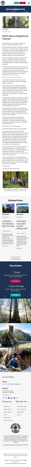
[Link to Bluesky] (14, 398)
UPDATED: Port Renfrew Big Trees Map (8, 224)
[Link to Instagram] (6, 398)
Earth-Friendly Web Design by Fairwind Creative (15, 463)
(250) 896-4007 (6, 384)
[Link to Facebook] (3, 398)
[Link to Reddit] (17, 398)
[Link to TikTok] (12, 398)
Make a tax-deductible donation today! (12, 77)
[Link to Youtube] (9, 398)
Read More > (5, 217)
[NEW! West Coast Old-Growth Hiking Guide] (23, 208)
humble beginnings (14, 74)
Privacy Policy (6, 395)
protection (14, 157)
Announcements (6, 31)
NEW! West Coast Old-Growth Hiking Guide (22, 225)
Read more (5, 246)
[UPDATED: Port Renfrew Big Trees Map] (8, 208)
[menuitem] (16, 6)
